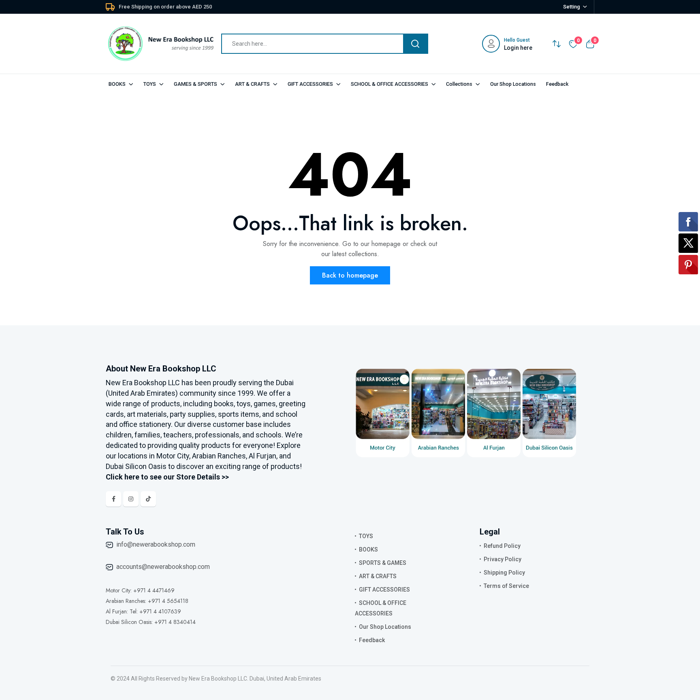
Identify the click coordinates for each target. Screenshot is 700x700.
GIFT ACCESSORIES (311, 84)
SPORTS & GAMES (382, 563)
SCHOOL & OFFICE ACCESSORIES (390, 84)
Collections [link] (460, 84)
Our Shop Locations (513, 84)
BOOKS (118, 84)
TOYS (150, 84)
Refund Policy (502, 546)
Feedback (557, 84)
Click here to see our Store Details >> (167, 477)
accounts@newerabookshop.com (163, 567)
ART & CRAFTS (253, 84)
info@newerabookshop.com (155, 544)
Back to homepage (350, 275)
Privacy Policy (502, 559)
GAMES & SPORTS (196, 84)
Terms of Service (506, 586)
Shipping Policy (504, 572)
